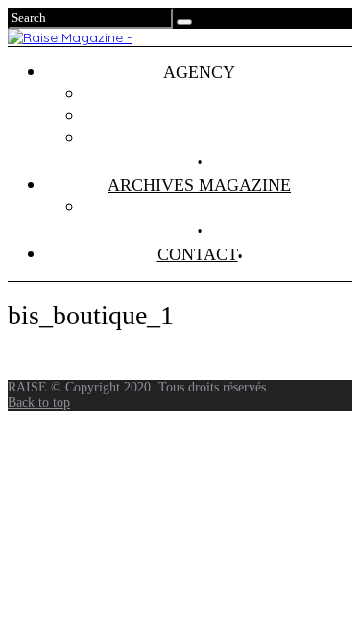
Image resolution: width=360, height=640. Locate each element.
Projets (219, 94)
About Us (218, 138)
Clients (218, 116)
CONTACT (197, 254)
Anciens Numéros (218, 207)
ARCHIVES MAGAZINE (199, 185)
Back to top (39, 402)
